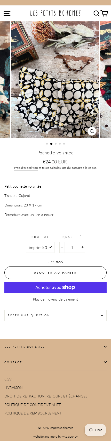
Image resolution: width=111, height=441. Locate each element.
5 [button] (64, 144)
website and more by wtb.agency (55, 436)
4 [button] (60, 144)
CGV (8, 379)
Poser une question (29, 315)
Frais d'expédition (26, 167)
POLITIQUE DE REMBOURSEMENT (33, 413)
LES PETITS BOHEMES (24, 346)
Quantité (72, 236)
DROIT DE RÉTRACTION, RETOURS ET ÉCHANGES (45, 396)
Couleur (40, 236)
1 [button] (47, 144)
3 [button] (56, 144)
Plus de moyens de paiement (55, 299)
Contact (13, 362)
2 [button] (51, 144)
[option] (55, 79)
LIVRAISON (13, 388)
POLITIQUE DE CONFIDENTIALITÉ (32, 405)
